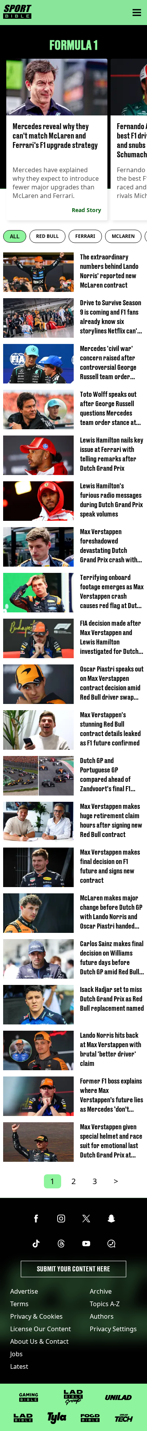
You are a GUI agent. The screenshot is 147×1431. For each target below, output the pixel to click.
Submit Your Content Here (73, 1269)
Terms (19, 1304)
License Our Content (40, 1329)
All (15, 236)
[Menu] (137, 12)
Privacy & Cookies (36, 1316)
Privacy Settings (113, 1329)
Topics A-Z (105, 1304)
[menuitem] (47, 236)
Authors (102, 1316)
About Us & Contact (39, 1341)
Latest (19, 1366)
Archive (101, 1291)
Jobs (16, 1354)
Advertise (24, 1291)
